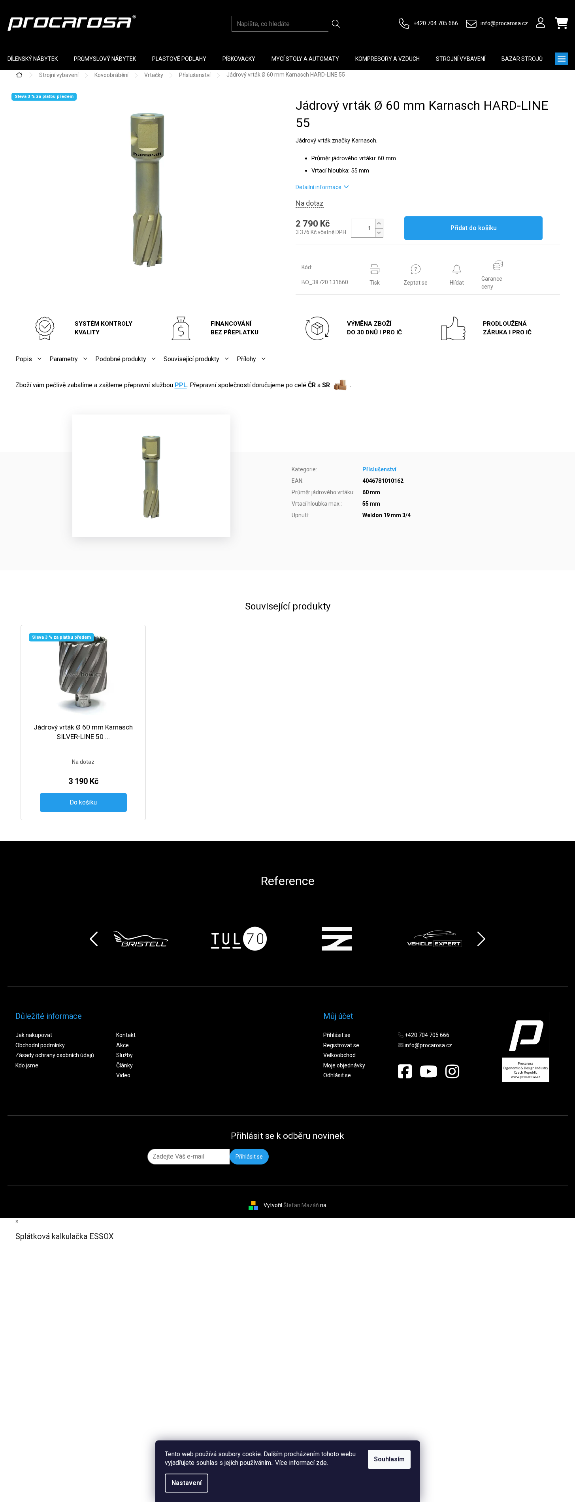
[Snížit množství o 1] (379, 232)
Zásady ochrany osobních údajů (54, 1055)
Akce (122, 1045)
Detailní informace (318, 187)
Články (124, 1065)
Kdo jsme (26, 1065)
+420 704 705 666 (435, 23)
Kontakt (126, 1035)
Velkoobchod (339, 1055)
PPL (181, 385)
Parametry (63, 359)
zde (321, 1462)
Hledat (336, 24)
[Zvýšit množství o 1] (379, 223)
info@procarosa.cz (504, 23)
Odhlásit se (337, 1075)
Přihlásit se (337, 1035)
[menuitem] (105, 58)
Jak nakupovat (33, 1035)
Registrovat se (341, 1045)
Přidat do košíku (474, 228)
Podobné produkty (120, 359)
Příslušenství (379, 469)
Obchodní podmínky (40, 1045)
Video (123, 1075)
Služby (124, 1055)
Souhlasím (389, 1459)
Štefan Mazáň (301, 1205)
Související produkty (191, 359)
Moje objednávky (344, 1065)
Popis (23, 359)
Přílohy (246, 359)
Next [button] (481, 939)
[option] (141, 938)
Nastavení (187, 1483)
